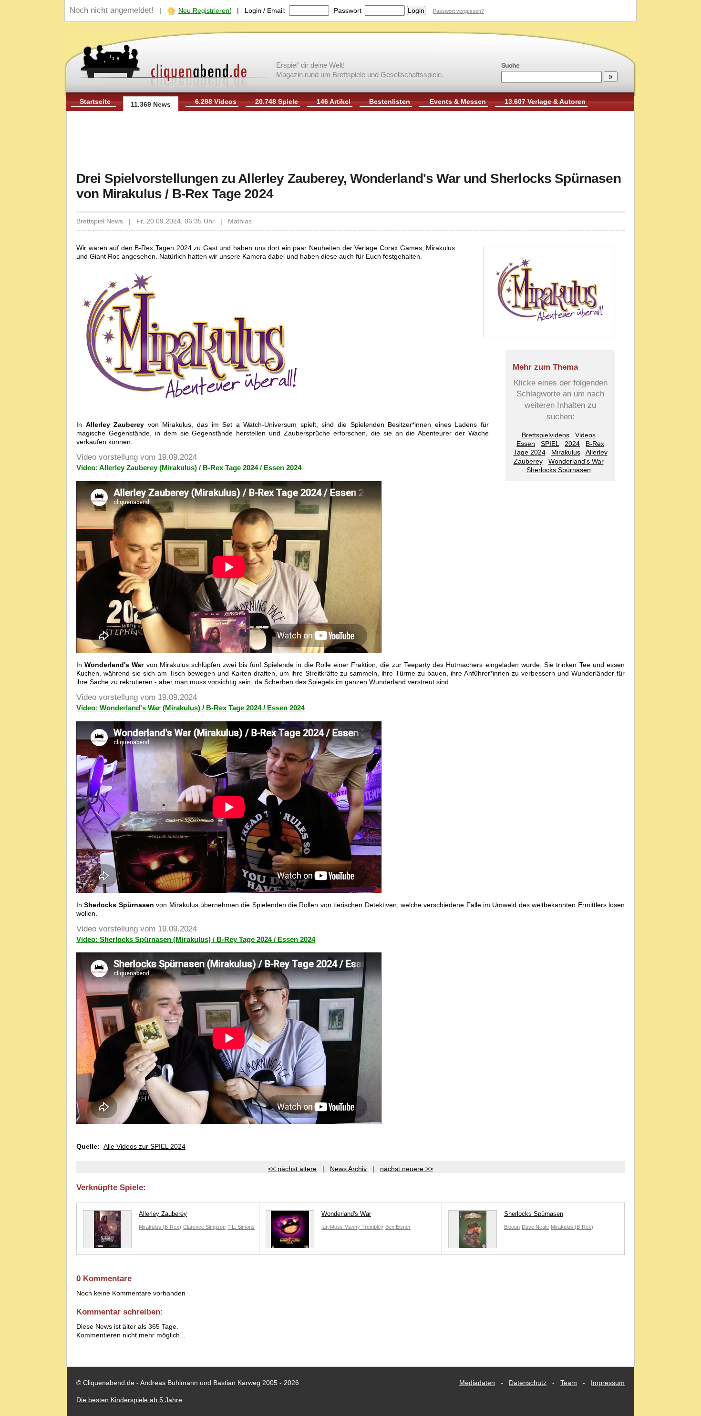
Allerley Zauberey (163, 1213)
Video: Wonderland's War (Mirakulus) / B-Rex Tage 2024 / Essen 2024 (190, 708)
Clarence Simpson (204, 1227)
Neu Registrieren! (204, 10)
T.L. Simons (241, 1227)
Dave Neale (535, 1227)
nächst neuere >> (406, 1169)
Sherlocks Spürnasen (558, 470)
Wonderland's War (576, 461)
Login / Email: (265, 10)
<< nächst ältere (292, 1169)
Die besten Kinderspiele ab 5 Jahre (129, 1400)
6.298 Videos (216, 101)
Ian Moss (332, 1227)
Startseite (95, 101)
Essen (525, 443)
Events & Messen (458, 101)
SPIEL (550, 443)
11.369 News (151, 104)
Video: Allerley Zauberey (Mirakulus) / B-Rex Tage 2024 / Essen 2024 (188, 468)
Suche (510, 65)
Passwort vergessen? (458, 11)
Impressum (608, 1382)
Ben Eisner (398, 1227)
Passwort (347, 10)
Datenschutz (527, 1382)
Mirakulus (565, 452)
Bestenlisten (389, 101)
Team (568, 1382)
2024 (572, 443)
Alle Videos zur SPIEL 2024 (144, 1146)
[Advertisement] (350, 142)
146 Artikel (333, 101)
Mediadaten (477, 1382)
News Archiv (348, 1169)
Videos (585, 435)
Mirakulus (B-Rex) (160, 1227)
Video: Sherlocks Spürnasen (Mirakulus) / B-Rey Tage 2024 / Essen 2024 (195, 939)
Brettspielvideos (545, 435)
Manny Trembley (363, 1227)
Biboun (512, 1227)
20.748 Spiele (276, 101)
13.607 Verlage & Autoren (545, 101)
